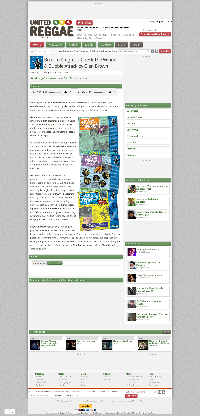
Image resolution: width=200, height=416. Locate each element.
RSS (151, 379)
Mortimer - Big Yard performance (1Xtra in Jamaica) (159, 343)
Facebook (153, 385)
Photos (84, 379)
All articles (132, 110)
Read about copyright (110, 391)
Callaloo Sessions (135, 376)
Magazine (55, 44)
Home (37, 44)
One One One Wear (146, 413)
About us (43, 395)
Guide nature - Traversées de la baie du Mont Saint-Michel (115, 413)
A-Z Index (131, 385)
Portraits (131, 142)
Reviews (131, 155)
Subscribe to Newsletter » (155, 34)
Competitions (133, 379)
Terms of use (33, 395)
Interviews (132, 129)
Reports (131, 148)
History (131, 123)
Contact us (52, 395)
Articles (42, 51)
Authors (40, 385)
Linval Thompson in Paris (149, 275)
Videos (84, 376)
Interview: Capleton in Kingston (147, 200)
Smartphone (155, 376)
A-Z (77, 395)
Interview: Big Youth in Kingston (148, 264)
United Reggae (43, 391)
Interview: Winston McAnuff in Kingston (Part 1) (152, 187)
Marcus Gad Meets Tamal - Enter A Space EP (149, 289)
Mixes (84, 385)
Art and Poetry (134, 117)
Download (41, 382)
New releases (65, 376)
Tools (136, 44)
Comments (132, 382)
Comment (66, 72)
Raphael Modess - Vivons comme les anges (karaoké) (49, 343)
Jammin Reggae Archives (63, 413)
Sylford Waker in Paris (148, 249)
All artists (63, 379)
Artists (73, 44)
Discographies (66, 382)
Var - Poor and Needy (86, 341)
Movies (107, 379)
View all (166, 332)
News (38, 376)
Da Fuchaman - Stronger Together (148, 302)
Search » (165, 51)
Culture (106, 44)
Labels (62, 385)
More (121, 44)
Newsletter (154, 382)
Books (107, 376)
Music (84, 382)
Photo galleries (135, 136)
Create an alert (55, 263)
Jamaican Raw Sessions (82, 413)
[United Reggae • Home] (52, 35)
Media (89, 44)
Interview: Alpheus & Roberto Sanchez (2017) (151, 213)
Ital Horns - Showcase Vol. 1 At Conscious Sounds (152, 315)
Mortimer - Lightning (122, 341)
